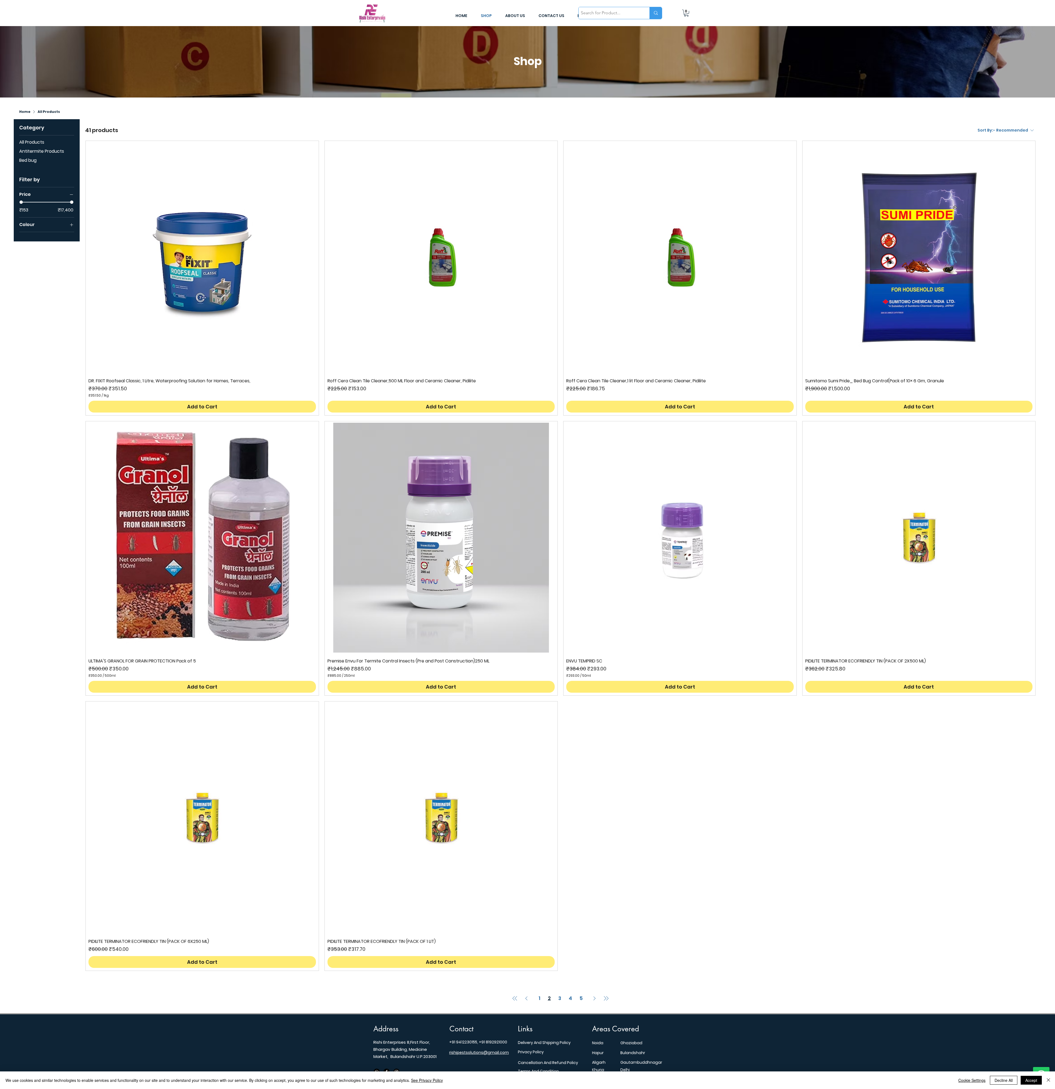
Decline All (1004, 1080)
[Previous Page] (526, 998)
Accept (1031, 1080)
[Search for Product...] (655, 13)
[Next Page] (594, 998)
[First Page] (515, 998)
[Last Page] (606, 998)
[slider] (21, 202)
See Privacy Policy (427, 1080)
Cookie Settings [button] (971, 1080)
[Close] (1048, 1080)
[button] (686, 13)
